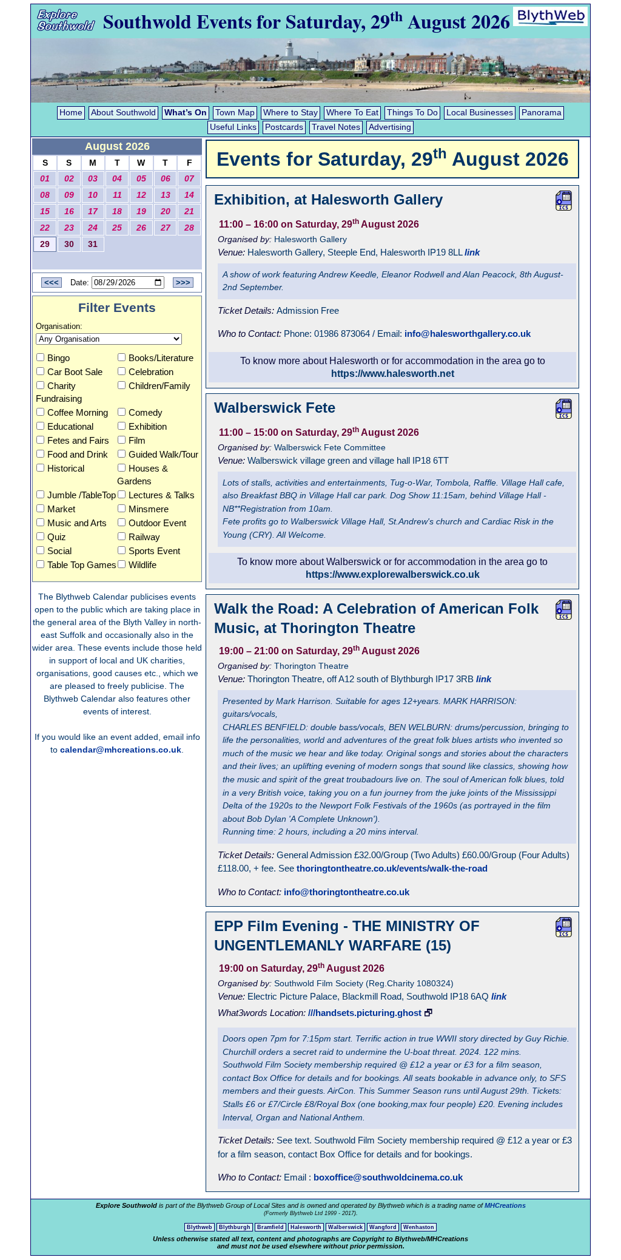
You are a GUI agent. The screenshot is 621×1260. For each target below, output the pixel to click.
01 (45, 178)
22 (45, 227)
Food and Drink (77, 454)
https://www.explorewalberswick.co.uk (393, 574)
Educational (70, 426)
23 (69, 227)
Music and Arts (77, 523)
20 (165, 211)
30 (69, 244)
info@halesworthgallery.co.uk (467, 333)
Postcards (284, 127)
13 (165, 195)
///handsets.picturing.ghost (364, 1013)
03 (93, 178)
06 (165, 178)
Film (137, 440)
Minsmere (149, 509)
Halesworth (305, 1227)
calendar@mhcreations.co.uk (120, 749)
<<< (51, 282)
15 (45, 211)
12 (141, 195)
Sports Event (154, 551)
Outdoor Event (157, 523)
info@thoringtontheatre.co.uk (346, 892)
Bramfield (270, 1227)
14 (189, 195)
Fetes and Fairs (78, 440)
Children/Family (159, 386)
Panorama (542, 112)
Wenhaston (418, 1227)
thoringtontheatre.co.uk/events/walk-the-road (392, 868)
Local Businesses (479, 112)
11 (117, 195)
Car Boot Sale (74, 372)
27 (165, 227)
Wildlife (142, 565)
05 (141, 178)
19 (141, 211)
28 (189, 227)
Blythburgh (234, 1227)
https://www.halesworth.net (392, 373)
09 (69, 195)
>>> (183, 282)
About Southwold (123, 112)
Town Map (235, 112)
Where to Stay (290, 112)
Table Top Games (81, 565)
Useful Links (233, 127)
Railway (144, 537)
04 (117, 178)
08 (45, 195)
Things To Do (412, 112)
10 (93, 195)
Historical (65, 468)
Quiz (56, 537)
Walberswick (345, 1227)
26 (141, 227)
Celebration (151, 372)
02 (69, 178)
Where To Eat (352, 112)
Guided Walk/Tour (163, 454)
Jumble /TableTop (81, 495)
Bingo (58, 358)
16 (69, 211)
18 (117, 211)
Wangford (383, 1227)
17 (93, 211)
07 (189, 178)
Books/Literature (161, 358)
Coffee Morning (77, 412)
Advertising (390, 127)
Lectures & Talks (162, 495)
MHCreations (505, 1205)
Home (70, 112)
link (472, 252)
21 (189, 211)
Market (61, 509)
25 (117, 227)
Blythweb (199, 1227)
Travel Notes (336, 127)
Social (59, 551)
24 (93, 227)
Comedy (146, 412)
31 (93, 244)
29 (45, 244)
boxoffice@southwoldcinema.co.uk (388, 1177)
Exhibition (148, 426)
